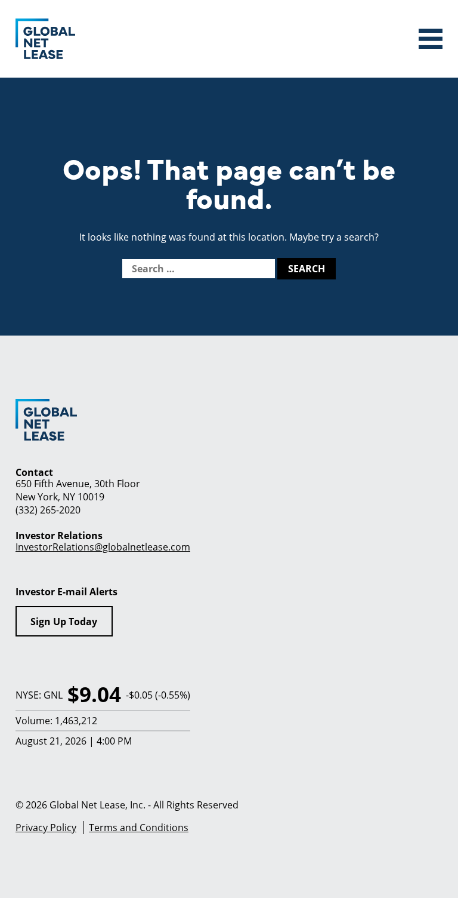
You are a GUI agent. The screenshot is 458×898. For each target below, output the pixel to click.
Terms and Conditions (138, 827)
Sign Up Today (63, 621)
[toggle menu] (430, 39)
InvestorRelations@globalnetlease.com (103, 546)
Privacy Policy (46, 827)
